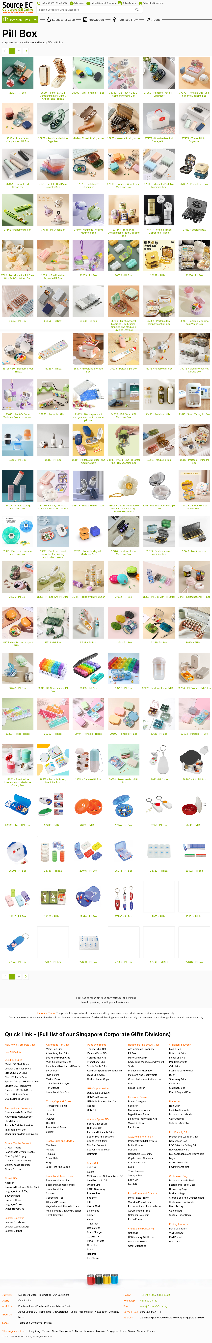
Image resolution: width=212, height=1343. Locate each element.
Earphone (133, 1127)
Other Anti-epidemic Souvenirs (21, 1134)
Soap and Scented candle (60, 1184)
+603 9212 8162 (148, 1300)
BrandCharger (95, 1232)
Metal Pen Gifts (54, 1049)
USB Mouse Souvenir (98, 1092)
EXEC (90, 1202)
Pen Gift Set (52, 1087)
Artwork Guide (63, 1306)
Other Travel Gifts (14, 1208)
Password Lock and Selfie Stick (22, 1187)
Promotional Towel (56, 1127)
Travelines (93, 1223)
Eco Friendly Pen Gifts (58, 1057)
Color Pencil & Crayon (58, 1083)
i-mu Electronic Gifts (98, 1180)
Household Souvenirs (140, 1153)
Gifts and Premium (56, 1202)
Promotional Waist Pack (182, 1180)
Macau (78, 1331)
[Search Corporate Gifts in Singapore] (136, 9)
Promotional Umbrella (180, 1114)
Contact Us (45, 1311)
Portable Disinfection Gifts (19, 1125)
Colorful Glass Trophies (17, 1164)
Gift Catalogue (61, 1311)
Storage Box (135, 1175)
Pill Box (132, 1053)
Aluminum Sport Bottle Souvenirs (104, 1070)
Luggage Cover (13, 1204)
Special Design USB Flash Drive (22, 1081)
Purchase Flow (26, 1306)
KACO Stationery (96, 1189)
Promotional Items (55, 1189)
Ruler (172, 1074)
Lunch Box (134, 1184)
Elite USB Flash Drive (16, 1072)
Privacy (48, 1322)
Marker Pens (53, 1079)
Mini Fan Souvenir (96, 1145)
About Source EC (27, 1311)
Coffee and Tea (54, 1197)
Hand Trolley (176, 1206)
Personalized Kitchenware (142, 1141)
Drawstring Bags (178, 1189)
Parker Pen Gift (95, 1240)
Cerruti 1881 (93, 1206)
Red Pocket (175, 1237)
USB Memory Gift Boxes (141, 1237)
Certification (24, 1300)
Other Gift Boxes (137, 1245)
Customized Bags (178, 1176)
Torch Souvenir (54, 1215)
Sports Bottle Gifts (97, 1066)
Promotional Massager (140, 1070)
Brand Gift (92, 1163)
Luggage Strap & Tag (16, 1191)
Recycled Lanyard (179, 1149)
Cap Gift (50, 1123)
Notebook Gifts (177, 1053)
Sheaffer (92, 1197)
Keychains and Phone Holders (62, 1206)
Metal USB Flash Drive (17, 1064)
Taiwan (46, 1331)
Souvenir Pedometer (98, 1149)
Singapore (112, 1331)
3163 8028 (164, 1295)
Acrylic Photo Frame (139, 1210)
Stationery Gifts (177, 1079)
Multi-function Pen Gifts (58, 1061)
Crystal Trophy (13, 1147)
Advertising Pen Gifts (57, 1044)
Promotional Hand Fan (58, 1180)
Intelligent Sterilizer (15, 1129)
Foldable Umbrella (179, 1110)
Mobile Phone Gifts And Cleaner (63, 1210)
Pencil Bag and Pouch (181, 1092)
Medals (50, 1149)
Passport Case (13, 1200)
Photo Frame (135, 1219)
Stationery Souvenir (180, 1044)
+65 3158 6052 (148, 1295)
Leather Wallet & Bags (17, 1226)
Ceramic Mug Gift (96, 1057)
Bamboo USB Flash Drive (18, 1090)
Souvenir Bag (12, 1195)
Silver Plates (52, 1158)
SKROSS (91, 1167)
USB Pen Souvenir (97, 1097)
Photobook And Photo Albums (144, 1206)
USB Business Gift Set (16, 1098)
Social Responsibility (82, 1311)
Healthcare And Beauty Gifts (143, 1044)
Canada (141, 1331)
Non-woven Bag (178, 1141)
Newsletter (101, 1311)
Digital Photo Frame (138, 1114)
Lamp (131, 1166)
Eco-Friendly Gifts (179, 1132)
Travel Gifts (11, 1178)
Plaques (50, 1153)
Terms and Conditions (30, 1322)
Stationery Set (177, 1087)
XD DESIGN (93, 1236)
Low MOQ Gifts (13, 1052)
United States (127, 1331)
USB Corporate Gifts (98, 1088)
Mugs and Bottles (96, 1044)
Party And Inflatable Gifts (100, 1132)
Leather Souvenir (14, 1218)
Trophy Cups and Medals (60, 1141)
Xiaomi (90, 1171)
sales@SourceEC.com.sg (153, 1306)
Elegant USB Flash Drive (18, 1085)
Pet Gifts (132, 1149)
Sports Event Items (97, 1141)
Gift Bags (133, 1232)
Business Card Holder (181, 1070)
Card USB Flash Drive (16, 1094)
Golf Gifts (92, 1153)
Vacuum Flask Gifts (97, 1053)
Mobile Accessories (139, 1110)
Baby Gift (133, 1179)
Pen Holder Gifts (178, 1061)
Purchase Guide (45, 1306)
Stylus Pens (52, 1070)
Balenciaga (93, 1210)
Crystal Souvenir (14, 1169)
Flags (49, 1162)
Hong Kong (34, 1331)
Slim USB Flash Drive (16, 1077)
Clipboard (174, 1083)
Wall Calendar (176, 1232)
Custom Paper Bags (180, 1215)
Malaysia (89, 1331)
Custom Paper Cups (98, 1079)
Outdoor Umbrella (179, 1123)
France (151, 1331)
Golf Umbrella (176, 1118)
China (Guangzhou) (62, 1331)
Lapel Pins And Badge (58, 1166)
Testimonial (45, 1294)
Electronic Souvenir (138, 1097)
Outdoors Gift (94, 1128)
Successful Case (27, 1294)
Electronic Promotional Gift (142, 1118)
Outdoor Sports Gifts (98, 1119)
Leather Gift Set (13, 1230)
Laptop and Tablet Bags (182, 1184)
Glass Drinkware (96, 1074)
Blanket (50, 1131)
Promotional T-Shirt (56, 1105)
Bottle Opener (136, 1145)
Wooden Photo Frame (140, 1202)
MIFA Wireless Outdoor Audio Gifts (106, 1176)
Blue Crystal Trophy (15, 1156)
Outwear (50, 1118)
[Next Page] (25, 52)
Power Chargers (137, 1101)
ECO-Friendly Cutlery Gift (183, 1145)
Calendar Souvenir (138, 1215)
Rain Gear (174, 1105)
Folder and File (177, 1057)
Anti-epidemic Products (141, 1049)
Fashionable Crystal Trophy (20, 1151)
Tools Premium (136, 1171)
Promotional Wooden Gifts (183, 1136)
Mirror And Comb (137, 1057)
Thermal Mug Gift (96, 1049)
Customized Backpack (181, 1202)
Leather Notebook (15, 1222)
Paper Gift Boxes (137, 1241)
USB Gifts (92, 1110)
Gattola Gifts (93, 1227)
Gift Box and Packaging (141, 1228)
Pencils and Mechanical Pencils (63, 1066)
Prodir (90, 1249)
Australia (100, 1331)
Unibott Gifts (93, 1184)
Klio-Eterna (93, 1258)
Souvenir (51, 1193)
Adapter (9, 1182)
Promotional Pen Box (57, 1092)
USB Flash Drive (13, 1059)
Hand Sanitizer (13, 1121)
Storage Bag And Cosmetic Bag (186, 1197)
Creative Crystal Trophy (18, 1160)
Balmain (91, 1215)
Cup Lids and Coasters (140, 1158)
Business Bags (177, 1193)
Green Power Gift (178, 1162)
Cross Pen (92, 1245)
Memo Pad (175, 1049)
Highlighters (52, 1074)
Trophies (51, 1145)
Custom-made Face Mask (19, 1112)
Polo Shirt (51, 1110)
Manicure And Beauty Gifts (142, 1074)
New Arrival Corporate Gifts (20, 1044)
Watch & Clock (136, 1123)
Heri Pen (92, 1253)
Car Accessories (137, 1162)
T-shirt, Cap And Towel (58, 1101)
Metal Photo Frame (138, 1197)
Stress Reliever (136, 1087)
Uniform (50, 1114)
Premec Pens (94, 1193)
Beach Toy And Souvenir (100, 1136)
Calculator (174, 1066)
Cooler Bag (175, 1210)
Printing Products (178, 1224)
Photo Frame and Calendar (143, 1193)
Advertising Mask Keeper (18, 1116)
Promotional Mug (96, 1061)
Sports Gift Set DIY (97, 1123)
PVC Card (174, 1241)
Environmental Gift (179, 1166)
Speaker (133, 1105)
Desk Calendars (178, 1228)
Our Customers (61, 1294)
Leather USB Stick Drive (18, 1068)
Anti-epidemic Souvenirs (18, 1108)
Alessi (90, 1219)
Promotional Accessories (59, 1176)
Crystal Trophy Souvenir (18, 1143)
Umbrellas (174, 1101)
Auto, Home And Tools (140, 1136)
